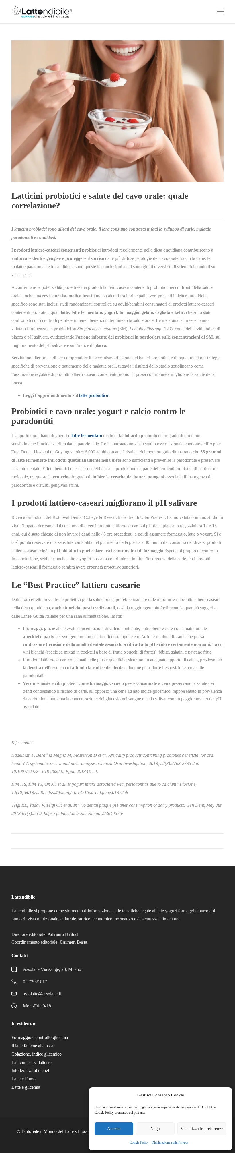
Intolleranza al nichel (30, 1070)
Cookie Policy (139, 1142)
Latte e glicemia (25, 1087)
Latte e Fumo (23, 1078)
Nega (155, 1128)
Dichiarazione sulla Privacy (170, 1142)
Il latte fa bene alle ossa (32, 1045)
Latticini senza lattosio (31, 1062)
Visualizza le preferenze (202, 1128)
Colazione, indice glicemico (36, 1054)
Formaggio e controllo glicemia (39, 1037)
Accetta (114, 1128)
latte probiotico (93, 395)
